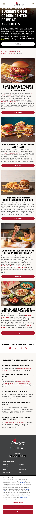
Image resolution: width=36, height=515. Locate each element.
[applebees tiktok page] (25, 448)
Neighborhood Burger (8, 383)
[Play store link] (22, 456)
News (4, 469)
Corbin (18, 51)
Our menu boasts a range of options (12, 153)
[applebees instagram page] (18, 448)
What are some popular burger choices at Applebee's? (15, 376)
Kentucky (12, 51)
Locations (4, 51)
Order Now (18, 276)
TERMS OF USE (22, 482)
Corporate (21, 467)
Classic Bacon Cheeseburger (10, 102)
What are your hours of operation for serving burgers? (16, 403)
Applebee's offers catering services (15, 422)
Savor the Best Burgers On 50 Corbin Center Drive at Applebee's (14, 15)
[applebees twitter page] (14, 448)
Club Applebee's (22, 469)
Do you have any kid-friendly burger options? (16, 365)
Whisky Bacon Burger (24, 383)
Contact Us (6, 467)
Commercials (6, 472)
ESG (20, 472)
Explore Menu (18, 165)
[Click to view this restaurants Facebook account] (10, 348)
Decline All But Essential (18, 507)
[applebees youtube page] (22, 448)
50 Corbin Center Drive (8, 53)
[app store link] (13, 456)
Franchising (21, 464)
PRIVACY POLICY (23, 497)
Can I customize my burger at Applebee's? (14, 391)
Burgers (19, 54)
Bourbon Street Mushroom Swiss (11, 266)
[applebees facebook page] (10, 448)
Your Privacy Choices (18, 502)
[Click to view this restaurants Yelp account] (26, 348)
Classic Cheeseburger (19, 267)
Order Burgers (18, 112)
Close (18, 512)
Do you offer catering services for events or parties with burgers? (16, 418)
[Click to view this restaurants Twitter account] (15, 348)
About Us (5, 464)
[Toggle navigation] (4, 4)
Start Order (18, 44)
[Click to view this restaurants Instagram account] (21, 348)
